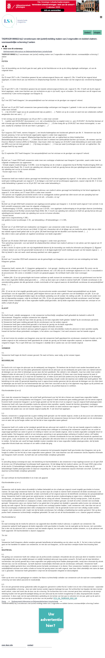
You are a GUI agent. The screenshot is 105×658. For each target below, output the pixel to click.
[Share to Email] (3, 46)
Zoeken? (87, 32)
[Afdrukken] (6, 46)
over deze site (7, 645)
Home (4, 601)
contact (30, 645)
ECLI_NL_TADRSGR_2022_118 (65, 598)
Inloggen (97, 32)
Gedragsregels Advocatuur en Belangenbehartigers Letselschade (27, 51)
